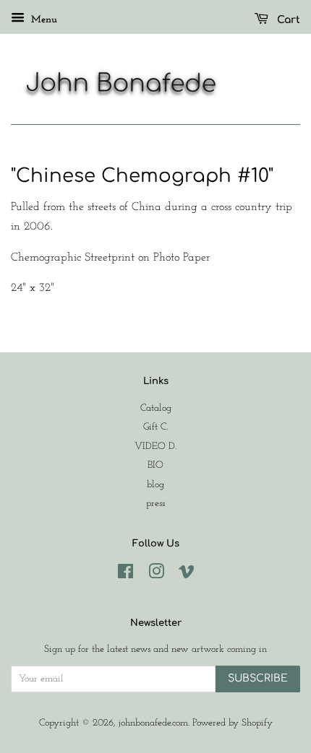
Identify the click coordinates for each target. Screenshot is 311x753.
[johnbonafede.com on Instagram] (156, 575)
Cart (287, 19)
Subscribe (258, 678)
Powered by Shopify (232, 723)
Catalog (155, 408)
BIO (155, 465)
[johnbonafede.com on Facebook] (125, 575)
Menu (42, 19)
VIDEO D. (155, 446)
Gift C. (155, 427)
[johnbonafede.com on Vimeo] (187, 575)
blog (155, 484)
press (155, 503)
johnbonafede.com (153, 723)
